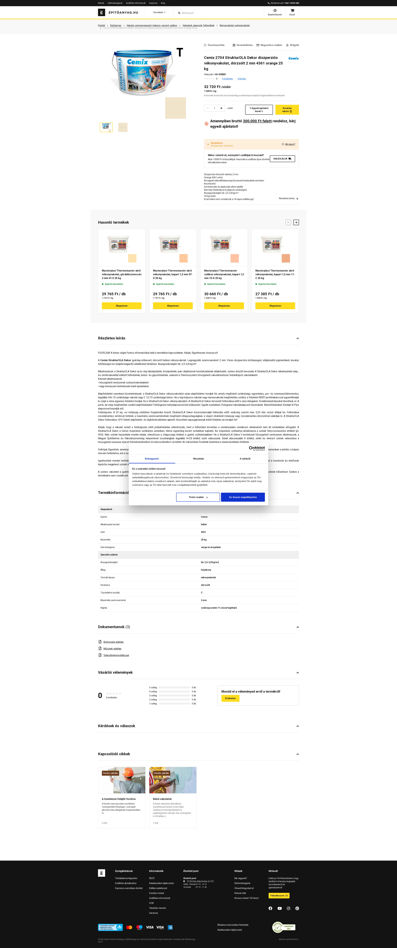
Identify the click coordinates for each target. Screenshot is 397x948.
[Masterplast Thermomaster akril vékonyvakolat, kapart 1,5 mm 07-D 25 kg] (173, 248)
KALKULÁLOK (280, 158)
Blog (163, 3)
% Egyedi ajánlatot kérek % (259, 110)
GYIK (151, 903)
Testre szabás (196, 497)
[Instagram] (288, 908)
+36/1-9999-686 (291, 3)
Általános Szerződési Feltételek (232, 925)
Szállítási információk (135, 3)
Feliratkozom (277, 895)
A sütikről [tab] (245, 458)
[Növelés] (221, 108)
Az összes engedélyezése (243, 497)
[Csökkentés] (207, 108)
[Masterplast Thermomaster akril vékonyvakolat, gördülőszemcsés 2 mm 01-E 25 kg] (122, 248)
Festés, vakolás (110, 773)
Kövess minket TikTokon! (246, 898)
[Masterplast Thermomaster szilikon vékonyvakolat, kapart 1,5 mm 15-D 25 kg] (224, 248)
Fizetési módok (156, 893)
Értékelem (230, 698)
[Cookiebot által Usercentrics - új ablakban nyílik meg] (251, 448)
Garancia (153, 3)
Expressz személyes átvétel (129, 888)
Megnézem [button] (122, 306)
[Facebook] (270, 908)
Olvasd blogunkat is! (244, 888)
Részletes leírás (286, 198)
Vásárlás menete (157, 908)
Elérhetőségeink (115, 3)
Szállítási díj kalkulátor (126, 883)
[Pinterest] (297, 908)
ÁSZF (152, 878)
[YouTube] (280, 908)
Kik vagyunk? (240, 878)
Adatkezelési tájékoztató (161, 883)
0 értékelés (227, 78)
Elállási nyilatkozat (158, 888)
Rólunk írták (240, 893)
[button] (159, 12)
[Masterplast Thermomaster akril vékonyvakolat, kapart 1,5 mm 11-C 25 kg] (275, 248)
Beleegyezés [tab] (152, 458)
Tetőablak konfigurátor (126, 878)
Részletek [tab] (198, 458)
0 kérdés (242, 78)
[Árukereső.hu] (283, 927)
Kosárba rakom (287, 110)
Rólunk (101, 3)
